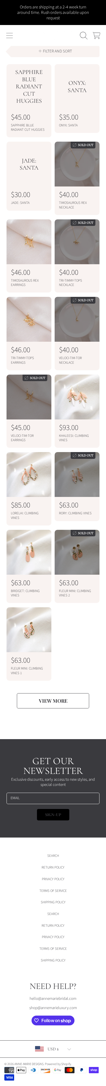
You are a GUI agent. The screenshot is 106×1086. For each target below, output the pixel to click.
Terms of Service (53, 890)
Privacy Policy (53, 879)
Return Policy (53, 867)
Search (53, 855)
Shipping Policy (53, 902)
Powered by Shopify (58, 1064)
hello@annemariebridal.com (53, 998)
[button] (9, 36)
